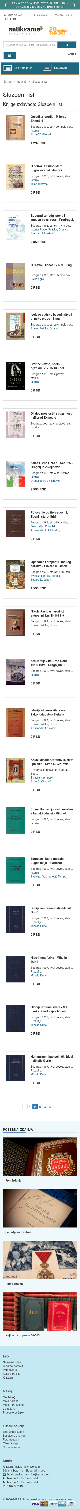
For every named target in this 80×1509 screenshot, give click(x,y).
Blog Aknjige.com (13, 1432)
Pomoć (59, 14)
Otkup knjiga (10, 1443)
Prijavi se (42, 15)
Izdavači (22, 81)
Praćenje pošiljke (13, 1412)
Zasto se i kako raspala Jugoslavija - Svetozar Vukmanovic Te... (47, 863)
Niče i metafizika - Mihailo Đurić (49, 959)
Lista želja (9, 1408)
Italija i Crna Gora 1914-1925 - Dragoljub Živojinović (52, 465)
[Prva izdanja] (40, 1156)
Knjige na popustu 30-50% (22, 1335)
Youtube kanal (11, 1447)
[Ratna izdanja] (40, 1260)
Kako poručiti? (11, 1374)
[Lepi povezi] (40, 1311)
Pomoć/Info (10, 1370)
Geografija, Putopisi (43, 526)
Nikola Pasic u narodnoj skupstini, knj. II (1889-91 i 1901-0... (49, 615)
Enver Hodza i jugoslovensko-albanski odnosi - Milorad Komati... (52, 813)
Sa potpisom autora (18, 1232)
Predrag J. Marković (43, 233)
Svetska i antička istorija (45, 576)
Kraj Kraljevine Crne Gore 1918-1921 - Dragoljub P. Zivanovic (49, 665)
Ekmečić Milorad (41, 134)
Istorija (35, 130)
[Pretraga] (67, 44)
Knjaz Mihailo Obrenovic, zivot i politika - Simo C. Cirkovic (52, 762)
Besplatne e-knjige (14, 1435)
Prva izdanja (13, 1180)
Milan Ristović (39, 184)
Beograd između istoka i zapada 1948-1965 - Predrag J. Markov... (52, 219)
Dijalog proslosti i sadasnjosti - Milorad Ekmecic (51, 415)
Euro (69, 14)
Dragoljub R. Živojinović (45, 480)
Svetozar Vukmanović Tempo (48, 876)
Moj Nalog (9, 1397)
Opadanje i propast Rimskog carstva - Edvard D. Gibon (51, 564)
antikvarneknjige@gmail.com (32, 1474)
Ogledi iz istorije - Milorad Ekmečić (48, 118)
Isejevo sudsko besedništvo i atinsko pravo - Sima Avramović (51, 318)
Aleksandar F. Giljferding (46, 530)
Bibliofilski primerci (42, 777)
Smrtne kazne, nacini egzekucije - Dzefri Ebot (47, 366)
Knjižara (8, 1377)
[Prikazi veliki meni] (47, 67)
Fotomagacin (11, 1439)
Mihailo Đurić (39, 926)
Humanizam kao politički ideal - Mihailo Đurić (52, 1058)
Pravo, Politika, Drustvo (54, 229)
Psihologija (37, 279)
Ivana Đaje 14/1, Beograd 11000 (25, 1470)
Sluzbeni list (39, 81)
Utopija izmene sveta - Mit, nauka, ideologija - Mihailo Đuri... (49, 1011)
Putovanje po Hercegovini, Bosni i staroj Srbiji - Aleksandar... (49, 516)
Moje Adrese (10, 1401)
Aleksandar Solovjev (43, 728)
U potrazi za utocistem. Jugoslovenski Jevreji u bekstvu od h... (47, 170)
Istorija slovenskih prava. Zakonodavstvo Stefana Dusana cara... (48, 714)
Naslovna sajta (12, 1362)
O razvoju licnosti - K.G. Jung (51, 265)
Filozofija (36, 922)
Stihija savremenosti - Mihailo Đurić (51, 910)
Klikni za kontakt (29, 1478)
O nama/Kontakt (13, 1366)
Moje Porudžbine (13, 1405)
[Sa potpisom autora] (40, 1208)
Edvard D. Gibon (41, 579)
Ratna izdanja (14, 1284)
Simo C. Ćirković (41, 781)
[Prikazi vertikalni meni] (7, 68)
